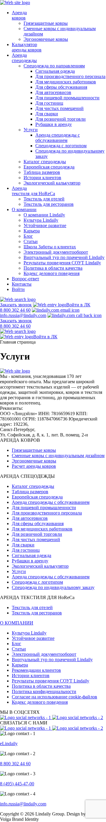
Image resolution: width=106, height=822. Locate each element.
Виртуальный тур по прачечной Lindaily (64, 257)
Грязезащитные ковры (46, 23)
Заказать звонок (16, 304)
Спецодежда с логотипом (61, 145)
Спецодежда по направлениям (54, 65)
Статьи (31, 241)
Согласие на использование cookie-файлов (54, 696)
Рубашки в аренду (53, 124)
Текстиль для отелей (44, 198)
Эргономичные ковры (46, 39)
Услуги (31, 129)
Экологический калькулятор (52, 182)
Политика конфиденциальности (44, 691)
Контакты (22, 284)
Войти (18, 289)
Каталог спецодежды (45, 161)
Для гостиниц (49, 103)
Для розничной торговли (60, 119)
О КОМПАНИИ (16, 622)
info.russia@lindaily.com (23, 315)
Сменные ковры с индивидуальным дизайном (58, 455)
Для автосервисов (53, 92)
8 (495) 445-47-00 (17, 783)
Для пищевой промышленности (67, 97)
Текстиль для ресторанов (49, 204)
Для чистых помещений (59, 108)
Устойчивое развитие (45, 225)
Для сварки (46, 113)
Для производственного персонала (70, 76)
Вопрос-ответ (25, 278)
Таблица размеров (42, 172)
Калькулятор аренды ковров (27, 47)
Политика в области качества (53, 268)
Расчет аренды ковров (34, 466)
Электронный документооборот (56, 252)
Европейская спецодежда (49, 166)
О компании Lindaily (44, 214)
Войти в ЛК (78, 304)
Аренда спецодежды (24, 58)
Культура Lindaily (41, 220)
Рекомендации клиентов (36, 670)
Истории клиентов (42, 177)
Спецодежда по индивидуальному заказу (53, 587)
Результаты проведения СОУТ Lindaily (62, 262)
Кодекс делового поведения (52, 273)
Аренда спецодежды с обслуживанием (57, 137)
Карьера (32, 230)
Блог (28, 236)
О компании (24, 209)
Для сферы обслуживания (61, 87)
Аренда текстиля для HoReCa (33, 191)
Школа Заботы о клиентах (50, 246)
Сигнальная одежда (55, 71)
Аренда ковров (19, 15)
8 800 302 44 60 (15, 763)
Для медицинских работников (65, 81)
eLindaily (9, 743)
